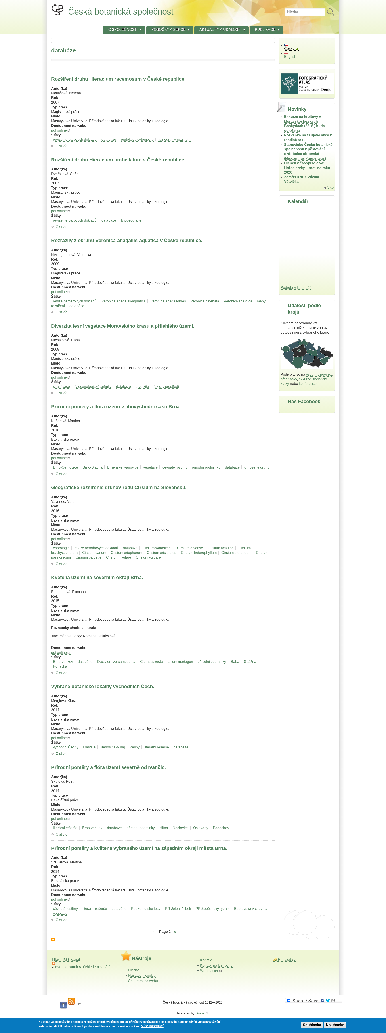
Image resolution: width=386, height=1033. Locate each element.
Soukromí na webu (143, 981)
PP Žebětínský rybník (212, 909)
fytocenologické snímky (93, 386)
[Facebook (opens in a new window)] (63, 1005)
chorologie (61, 548)
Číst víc (61, 146)
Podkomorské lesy (145, 909)
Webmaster (209, 971)
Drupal (200, 1013)
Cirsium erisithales (161, 553)
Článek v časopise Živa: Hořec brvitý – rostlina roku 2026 (307, 167)
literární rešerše (156, 747)
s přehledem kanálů (82, 967)
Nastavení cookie (142, 975)
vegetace (150, 467)
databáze (108, 139)
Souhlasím (312, 1025)
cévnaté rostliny (174, 467)
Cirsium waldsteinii (157, 548)
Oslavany (200, 828)
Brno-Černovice (65, 467)
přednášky (289, 379)
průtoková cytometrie (137, 139)
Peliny (135, 747)
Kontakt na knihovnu (216, 965)
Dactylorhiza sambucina (116, 662)
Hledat (133, 970)
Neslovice (181, 828)
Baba (235, 662)
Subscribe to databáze (53, 939)
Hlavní (66, 959)
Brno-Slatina (93, 467)
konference (308, 384)
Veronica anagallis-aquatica (123, 301)
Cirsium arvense (190, 548)
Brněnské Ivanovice (122, 467)
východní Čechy (65, 747)
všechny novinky (319, 374)
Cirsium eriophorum (126, 553)
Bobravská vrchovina (250, 909)
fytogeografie (131, 220)
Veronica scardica (238, 301)
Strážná (250, 662)
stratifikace (61, 386)
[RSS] (71, 1001)
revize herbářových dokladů (75, 139)
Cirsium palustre (88, 557)
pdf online (59, 130)
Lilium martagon (180, 662)
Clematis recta (151, 662)
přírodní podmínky (206, 467)
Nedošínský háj (112, 747)
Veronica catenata (205, 301)
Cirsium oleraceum (236, 553)
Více (330, 187)
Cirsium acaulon (221, 548)
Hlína (163, 828)
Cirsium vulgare (148, 557)
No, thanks (335, 1025)
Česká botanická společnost (121, 11)
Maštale (89, 747)
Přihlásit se (287, 959)
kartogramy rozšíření (174, 139)
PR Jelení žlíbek (178, 909)
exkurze (305, 379)
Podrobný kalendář (296, 287)
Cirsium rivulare (118, 557)
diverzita (142, 386)
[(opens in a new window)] (314, 1000)
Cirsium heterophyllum (199, 553)
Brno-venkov (63, 662)
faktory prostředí (166, 386)
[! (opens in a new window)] (79, 1005)
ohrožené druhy (256, 467)
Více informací (152, 1026)
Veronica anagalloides (168, 301)
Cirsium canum (94, 553)
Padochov (221, 828)
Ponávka (60, 666)
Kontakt (206, 960)
